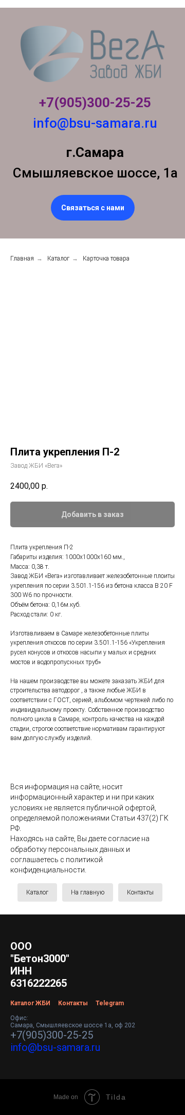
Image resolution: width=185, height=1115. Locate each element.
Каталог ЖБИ (30, 1003)
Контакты (140, 892)
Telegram (110, 1003)
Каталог (58, 258)
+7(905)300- (77, 102)
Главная (22, 258)
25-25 (133, 102)
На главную (87, 892)
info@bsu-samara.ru (95, 123)
